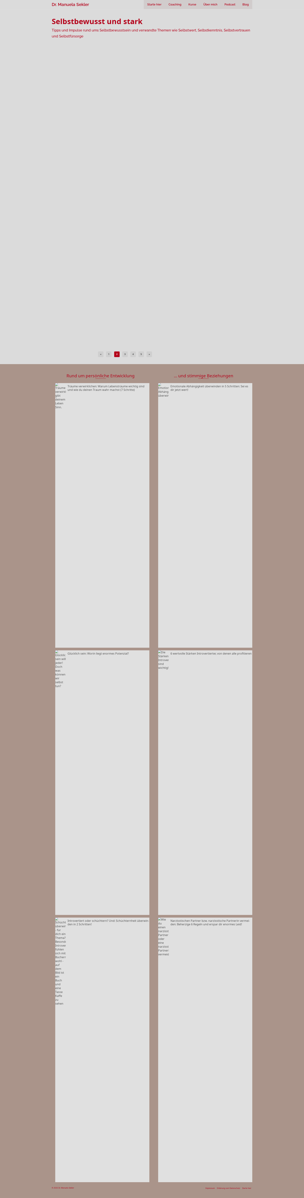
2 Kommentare (129, 157)
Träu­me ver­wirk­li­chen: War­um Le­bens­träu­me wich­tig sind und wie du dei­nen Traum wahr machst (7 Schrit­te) (106, 388)
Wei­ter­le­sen (161, 191)
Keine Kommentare (132, 80)
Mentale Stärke (63, 273)
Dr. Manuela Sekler (70, 4)
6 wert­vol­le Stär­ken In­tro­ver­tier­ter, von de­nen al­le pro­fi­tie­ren (211, 653)
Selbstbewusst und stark (67, 129)
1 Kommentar (129, 229)
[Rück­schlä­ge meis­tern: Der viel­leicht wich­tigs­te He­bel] (81, 215)
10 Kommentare (130, 301)
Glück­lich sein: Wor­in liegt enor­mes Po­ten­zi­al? (98, 653)
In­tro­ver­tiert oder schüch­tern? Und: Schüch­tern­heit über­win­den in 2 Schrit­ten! (108, 922)
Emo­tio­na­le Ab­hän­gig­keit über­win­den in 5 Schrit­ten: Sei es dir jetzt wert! (209, 388)
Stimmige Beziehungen (88, 129)
